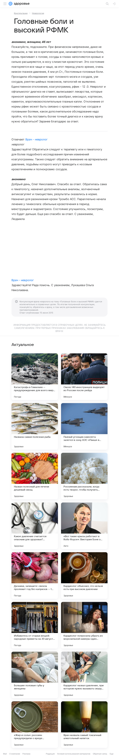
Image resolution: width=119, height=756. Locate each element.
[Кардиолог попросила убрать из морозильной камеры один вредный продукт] (84, 625)
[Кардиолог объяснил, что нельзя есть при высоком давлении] (84, 575)
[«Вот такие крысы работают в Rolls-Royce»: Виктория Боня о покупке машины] (84, 525)
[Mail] (10, 3)
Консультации (21, 13)
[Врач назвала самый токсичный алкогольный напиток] (84, 724)
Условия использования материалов (73, 754)
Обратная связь (100, 754)
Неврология (38, 13)
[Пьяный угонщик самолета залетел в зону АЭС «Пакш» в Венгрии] (84, 426)
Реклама (26, 754)
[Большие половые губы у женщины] (34, 675)
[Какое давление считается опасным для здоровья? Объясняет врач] (34, 525)
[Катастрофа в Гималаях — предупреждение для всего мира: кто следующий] (34, 376)
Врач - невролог (36, 139)
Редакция (50, 754)
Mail (5, 754)
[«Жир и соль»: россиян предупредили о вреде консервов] (34, 724)
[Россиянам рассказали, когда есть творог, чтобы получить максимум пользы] (84, 476)
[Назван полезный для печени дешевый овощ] (34, 476)
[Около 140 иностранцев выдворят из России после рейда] (84, 376)
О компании (14, 754)
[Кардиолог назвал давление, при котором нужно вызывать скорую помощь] (84, 675)
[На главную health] (21, 3)
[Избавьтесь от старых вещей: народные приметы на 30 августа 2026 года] (34, 625)
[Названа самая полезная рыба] (34, 426)
